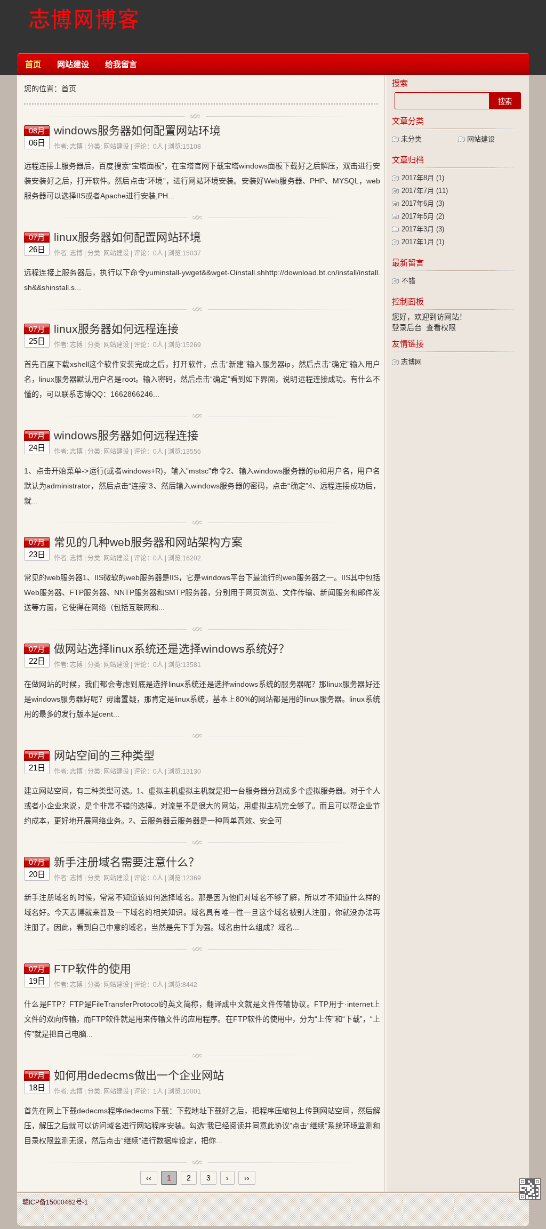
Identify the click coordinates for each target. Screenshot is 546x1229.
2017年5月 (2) (423, 216)
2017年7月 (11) (425, 191)
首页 (33, 64)
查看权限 (441, 327)
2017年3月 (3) (423, 229)
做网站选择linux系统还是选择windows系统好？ (172, 648)
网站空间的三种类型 (104, 755)
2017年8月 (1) (423, 178)
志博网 (411, 362)
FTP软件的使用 (92, 968)
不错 (408, 281)
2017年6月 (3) (423, 203)
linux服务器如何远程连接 (116, 329)
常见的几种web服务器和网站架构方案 (148, 542)
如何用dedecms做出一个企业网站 (139, 1075)
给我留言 (121, 64)
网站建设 (73, 64)
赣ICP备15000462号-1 (55, 1202)
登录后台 (407, 327)
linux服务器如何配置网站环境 (127, 237)
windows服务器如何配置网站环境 (137, 130)
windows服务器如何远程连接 (126, 435)
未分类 (411, 139)
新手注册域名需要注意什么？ (126, 862)
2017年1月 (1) (423, 242)
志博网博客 (83, 26)
